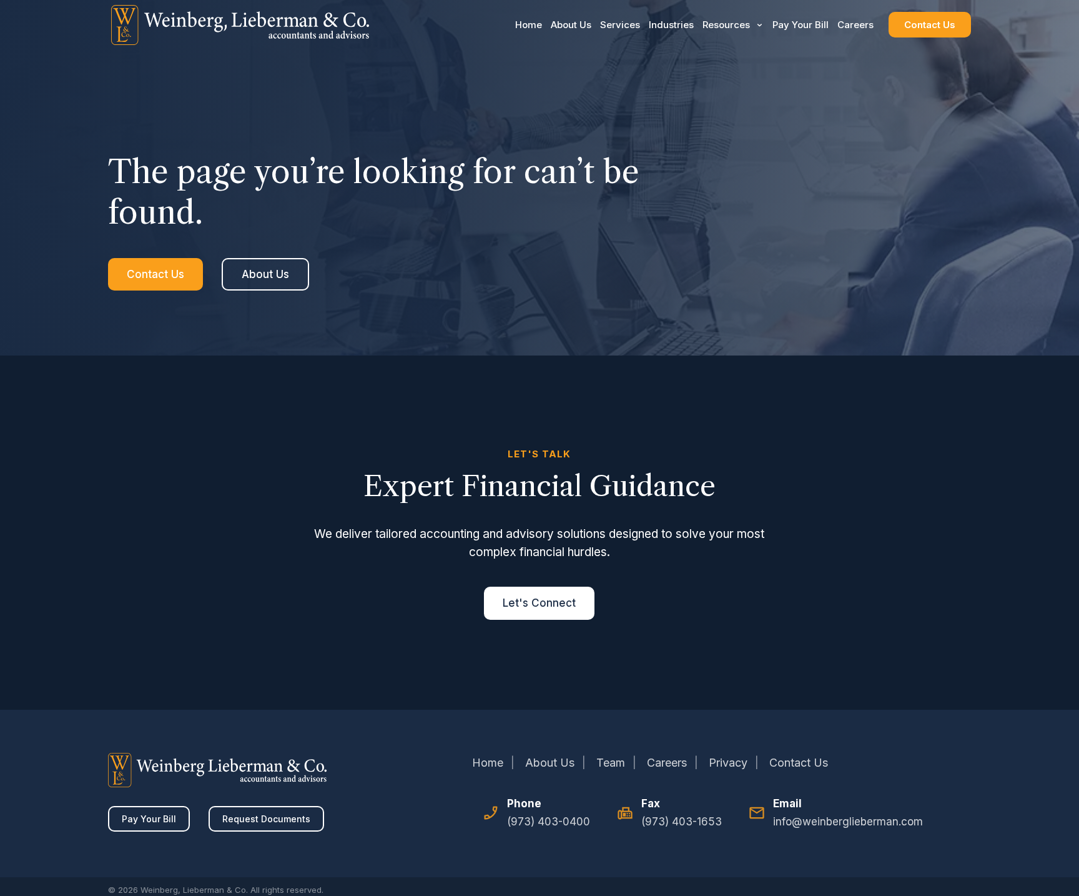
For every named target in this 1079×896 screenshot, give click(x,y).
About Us (571, 25)
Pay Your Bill (800, 25)
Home (528, 25)
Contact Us (929, 25)
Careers (855, 25)
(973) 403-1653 (681, 821)
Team (610, 762)
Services (620, 25)
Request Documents (266, 819)
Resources (726, 25)
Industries (671, 25)
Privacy (728, 762)
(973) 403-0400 (548, 821)
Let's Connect (539, 603)
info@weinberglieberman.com (848, 821)
